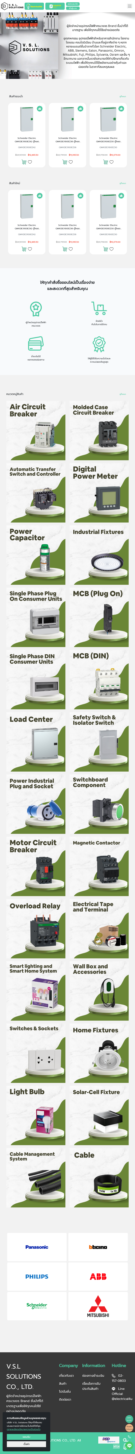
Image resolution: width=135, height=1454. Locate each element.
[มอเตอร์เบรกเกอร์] (35, 866)
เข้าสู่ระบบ (73, 8)
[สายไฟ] (99, 1177)
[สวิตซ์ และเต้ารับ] (35, 1053)
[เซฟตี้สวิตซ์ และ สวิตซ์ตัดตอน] (99, 742)
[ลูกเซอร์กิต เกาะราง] (99, 679)
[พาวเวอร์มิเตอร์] (99, 493)
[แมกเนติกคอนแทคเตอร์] (99, 866)
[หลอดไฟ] (35, 1115)
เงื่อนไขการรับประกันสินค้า (91, 1386)
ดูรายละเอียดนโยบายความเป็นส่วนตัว (23, 1429)
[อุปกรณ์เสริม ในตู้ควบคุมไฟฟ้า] (99, 804)
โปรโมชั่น (65, 1391)
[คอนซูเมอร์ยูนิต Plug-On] (35, 617)
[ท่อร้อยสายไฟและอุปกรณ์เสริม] (35, 1177)
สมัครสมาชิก (73, 3)
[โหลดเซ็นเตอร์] (35, 742)
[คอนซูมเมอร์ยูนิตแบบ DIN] (35, 679)
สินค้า (62, 1383)
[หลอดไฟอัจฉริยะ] (35, 991)
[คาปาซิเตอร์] (35, 555)
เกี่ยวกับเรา (66, 1375)
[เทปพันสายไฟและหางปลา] (99, 928)
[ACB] (35, 430)
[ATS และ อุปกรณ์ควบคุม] (35, 493)
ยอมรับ (26, 1437)
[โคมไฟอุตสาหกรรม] (99, 555)
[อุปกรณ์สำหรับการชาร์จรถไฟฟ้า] (99, 991)
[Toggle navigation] (129, 6)
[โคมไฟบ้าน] (99, 1053)
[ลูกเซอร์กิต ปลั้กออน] (99, 617)
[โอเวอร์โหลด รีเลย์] (35, 928)
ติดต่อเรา (65, 1399)
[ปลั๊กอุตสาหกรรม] (35, 804)
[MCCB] (99, 430)
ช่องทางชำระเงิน (93, 1375)
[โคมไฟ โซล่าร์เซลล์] (99, 1115)
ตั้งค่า (27, 1444)
